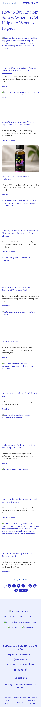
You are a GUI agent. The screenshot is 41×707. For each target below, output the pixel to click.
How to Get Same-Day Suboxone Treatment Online (17, 554)
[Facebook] (15, 669)
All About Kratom (10, 342)
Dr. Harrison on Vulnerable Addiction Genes (19, 394)
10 (30, 586)
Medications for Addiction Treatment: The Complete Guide (19, 446)
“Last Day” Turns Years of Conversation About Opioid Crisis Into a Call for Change (20, 233)
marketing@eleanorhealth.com (20, 664)
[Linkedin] (22, 669)
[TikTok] (26, 669)
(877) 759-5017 (20, 659)
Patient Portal (32, 3)
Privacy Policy (8, 702)
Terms (19, 702)
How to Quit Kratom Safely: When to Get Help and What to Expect (19, 69)
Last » (23, 590)
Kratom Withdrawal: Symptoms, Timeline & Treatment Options (17, 288)
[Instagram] (19, 669)
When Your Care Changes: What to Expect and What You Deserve (18, 123)
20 (35, 586)
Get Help (26, 3)
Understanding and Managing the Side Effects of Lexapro (20, 500)
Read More (6, 86)
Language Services (31, 702)
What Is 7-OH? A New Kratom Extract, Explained (20, 177)
